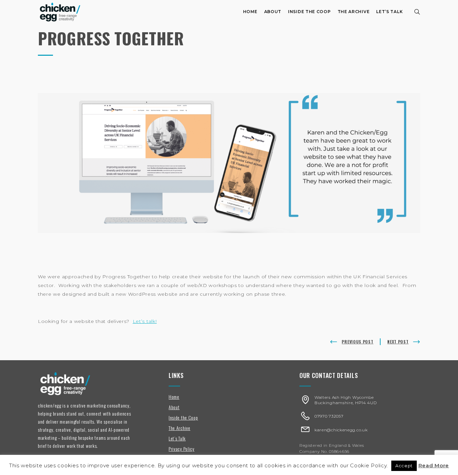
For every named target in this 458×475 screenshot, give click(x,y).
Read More (433, 465)
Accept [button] (404, 465)
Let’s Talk (389, 11)
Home (250, 11)
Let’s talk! (145, 321)
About (273, 11)
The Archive (354, 11)
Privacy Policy (181, 448)
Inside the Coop (309, 11)
